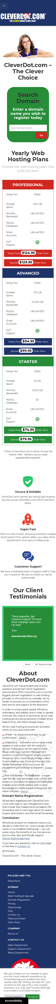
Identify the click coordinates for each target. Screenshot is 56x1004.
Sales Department (18, 945)
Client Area (14, 922)
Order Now (28, 253)
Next (27, 664)
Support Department (19, 949)
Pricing (11, 903)
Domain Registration (19, 899)
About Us (13, 933)
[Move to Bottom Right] (26, 1002)
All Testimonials (43, 664)
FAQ (10, 911)
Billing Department (18, 952)
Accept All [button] (32, 997)
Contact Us (14, 914)
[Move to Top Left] (24, 1000)
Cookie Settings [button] (14, 997)
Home (11, 892)
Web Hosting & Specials (21, 896)
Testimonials (14, 907)
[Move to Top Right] (26, 1000)
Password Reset (17, 918)
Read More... (14, 881)
